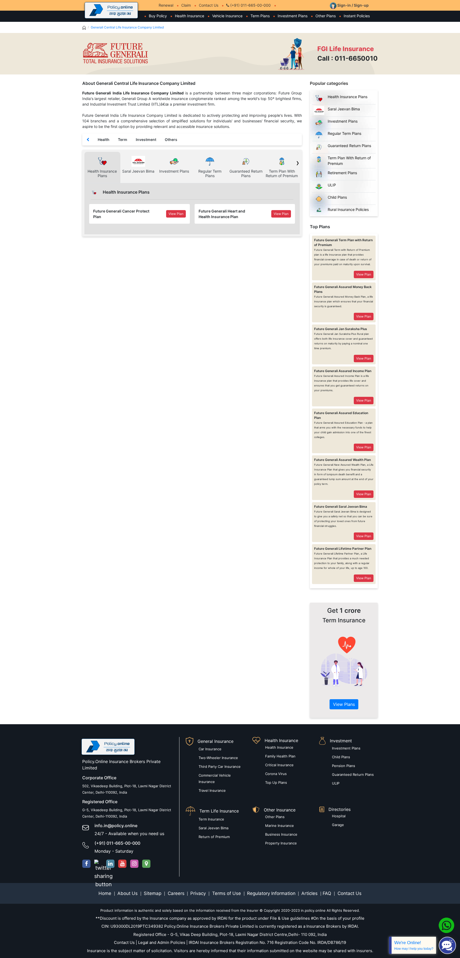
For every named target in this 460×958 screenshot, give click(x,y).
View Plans (344, 704)
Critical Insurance (279, 765)
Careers (175, 893)
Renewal (166, 5)
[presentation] (297, 163)
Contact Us (208, 5)
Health (103, 139)
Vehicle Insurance (227, 16)
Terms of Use (226, 893)
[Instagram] (134, 864)
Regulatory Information (271, 893)
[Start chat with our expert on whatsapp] (446, 925)
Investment (146, 139)
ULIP (332, 185)
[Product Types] (87, 139)
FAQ (327, 893)
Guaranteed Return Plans (349, 145)
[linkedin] (110, 864)
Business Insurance (281, 834)
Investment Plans (292, 16)
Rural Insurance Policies (348, 209)
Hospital (339, 816)
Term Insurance (211, 819)
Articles (310, 893)
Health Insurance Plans (347, 96)
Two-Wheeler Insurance (218, 758)
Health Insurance (189, 16)
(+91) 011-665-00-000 (250, 5)
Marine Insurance (279, 825)
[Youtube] (122, 864)
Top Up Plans (276, 782)
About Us (128, 893)
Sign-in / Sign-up (352, 5)
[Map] (146, 864)
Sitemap (153, 893)
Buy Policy (158, 16)
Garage (338, 825)
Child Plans (337, 197)
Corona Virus (276, 774)
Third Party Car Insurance (220, 766)
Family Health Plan (280, 756)
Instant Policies (357, 16)
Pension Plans (343, 766)
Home (105, 893)
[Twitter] (98, 864)
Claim (186, 5)
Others (171, 139)
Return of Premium (214, 837)
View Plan (176, 214)
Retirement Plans (342, 172)
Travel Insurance (212, 790)
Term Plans (260, 16)
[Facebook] (86, 864)
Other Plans (325, 16)
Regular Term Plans (344, 133)
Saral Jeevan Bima (344, 109)
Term (122, 139)
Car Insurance (210, 749)
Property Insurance (281, 843)
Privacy (198, 893)
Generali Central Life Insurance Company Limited (127, 27)
